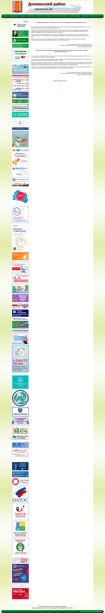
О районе (5, 16)
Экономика (48, 16)
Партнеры (64, 16)
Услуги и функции (75, 16)
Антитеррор (94, 16)
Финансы (56, 16)
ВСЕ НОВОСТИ (59, 81)
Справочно (85, 16)
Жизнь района (14, 16)
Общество (39, 16)
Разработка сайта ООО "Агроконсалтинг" (91, 611)
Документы (30, 16)
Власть (23, 16)
